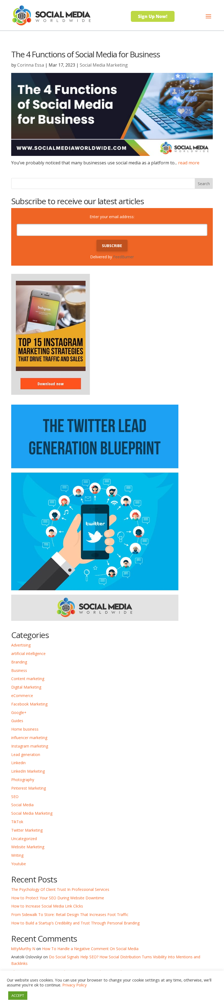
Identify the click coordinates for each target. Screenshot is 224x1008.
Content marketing (27, 678)
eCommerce (22, 695)
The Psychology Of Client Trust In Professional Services (60, 889)
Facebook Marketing (29, 704)
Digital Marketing (26, 687)
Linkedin (18, 762)
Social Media (22, 804)
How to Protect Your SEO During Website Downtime (57, 897)
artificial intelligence (28, 653)
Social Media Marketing (104, 65)
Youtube (18, 863)
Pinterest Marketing (28, 788)
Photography (22, 779)
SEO (15, 796)
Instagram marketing (29, 746)
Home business (25, 729)
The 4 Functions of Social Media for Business (85, 54)
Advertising (21, 645)
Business (19, 670)
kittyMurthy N (23, 948)
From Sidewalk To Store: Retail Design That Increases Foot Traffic (69, 914)
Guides (17, 720)
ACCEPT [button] (17, 995)
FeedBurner (123, 256)
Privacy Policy (74, 985)
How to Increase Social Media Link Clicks (47, 906)
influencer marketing (29, 737)
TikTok (17, 821)
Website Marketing (27, 846)
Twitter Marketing (27, 830)
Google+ (18, 712)
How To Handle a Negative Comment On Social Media (90, 948)
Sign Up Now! (152, 16)
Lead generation (25, 754)
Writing (17, 855)
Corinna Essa (30, 65)
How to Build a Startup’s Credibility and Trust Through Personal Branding (75, 923)
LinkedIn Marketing (28, 771)
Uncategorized (24, 838)
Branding (19, 662)
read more (188, 163)
